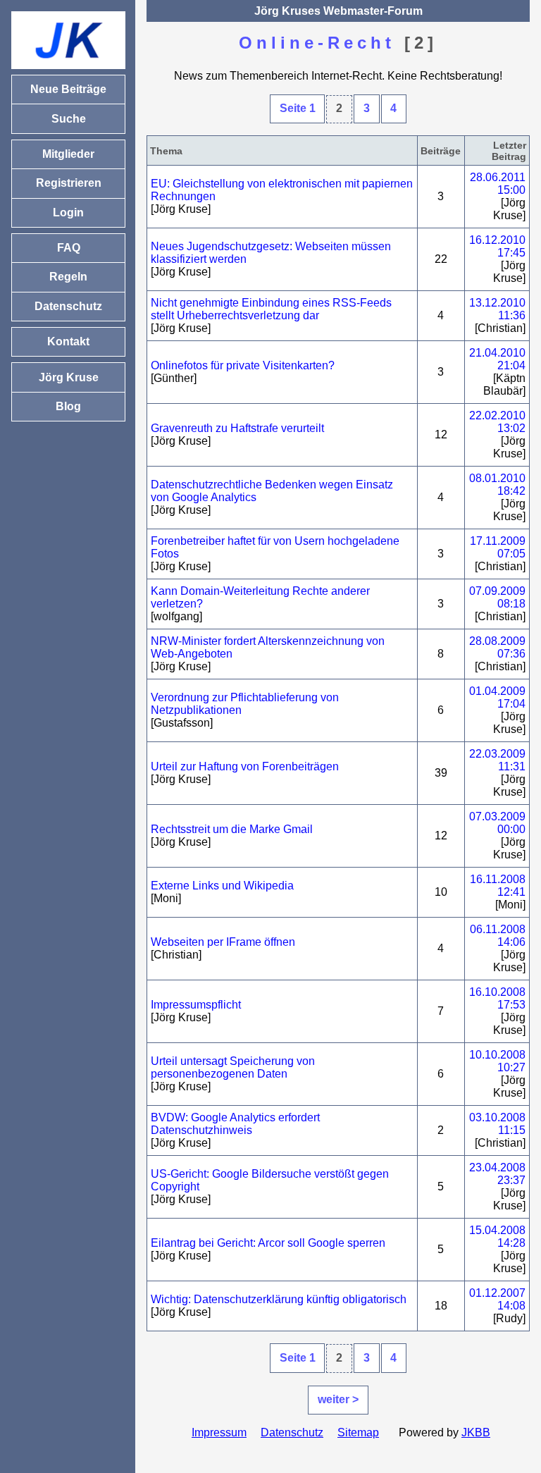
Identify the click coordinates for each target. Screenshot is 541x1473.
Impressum (219, 1432)
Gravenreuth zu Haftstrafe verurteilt (237, 428)
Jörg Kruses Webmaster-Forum (338, 11)
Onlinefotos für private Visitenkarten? (243, 365)
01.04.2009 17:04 (497, 697)
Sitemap (358, 1432)
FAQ (68, 248)
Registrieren (68, 183)
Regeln (68, 277)
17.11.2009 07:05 (498, 547)
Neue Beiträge (68, 89)
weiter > (338, 1399)
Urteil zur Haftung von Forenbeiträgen (245, 766)
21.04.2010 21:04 (497, 359)
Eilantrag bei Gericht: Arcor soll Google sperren (268, 1243)
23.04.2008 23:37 (497, 1173)
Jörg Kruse (69, 377)
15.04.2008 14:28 (497, 1236)
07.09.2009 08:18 (497, 597)
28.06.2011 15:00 (498, 183)
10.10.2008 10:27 (497, 1061)
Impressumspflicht (196, 1005)
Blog (68, 406)
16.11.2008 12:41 (498, 885)
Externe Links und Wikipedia (222, 886)
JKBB (475, 1432)
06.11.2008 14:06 (498, 935)
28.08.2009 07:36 (497, 647)
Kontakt (68, 341)
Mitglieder (68, 154)
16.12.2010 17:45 (497, 246)
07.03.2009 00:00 (497, 823)
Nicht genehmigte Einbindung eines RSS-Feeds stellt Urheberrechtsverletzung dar (271, 309)
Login (68, 212)
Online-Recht (317, 42)
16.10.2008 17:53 (497, 998)
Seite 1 (298, 108)
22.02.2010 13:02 (497, 421)
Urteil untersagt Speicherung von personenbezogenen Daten (233, 1067)
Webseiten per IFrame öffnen (223, 942)
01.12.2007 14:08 (497, 1299)
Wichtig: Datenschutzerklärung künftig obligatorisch (278, 1299)
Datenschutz (292, 1432)
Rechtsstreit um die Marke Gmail (232, 829)
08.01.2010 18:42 (497, 484)
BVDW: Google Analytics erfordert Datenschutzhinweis (235, 1123)
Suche (68, 119)
